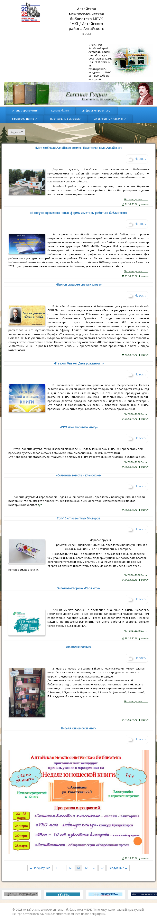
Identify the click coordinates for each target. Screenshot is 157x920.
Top (147, 910)
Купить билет (60, 110)
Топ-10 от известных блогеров (78, 518)
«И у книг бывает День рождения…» (79, 363)
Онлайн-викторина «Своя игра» (78, 588)
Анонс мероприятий (25, 110)
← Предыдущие (40, 868)
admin (144, 204)
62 (86, 868)
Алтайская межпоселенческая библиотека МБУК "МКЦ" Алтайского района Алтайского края (87, 21)
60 (70, 868)
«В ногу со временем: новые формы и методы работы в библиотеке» (78, 213)
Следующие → (118, 868)
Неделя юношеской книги (78, 728)
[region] (78, 93)
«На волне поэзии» (78, 647)
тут (40, 505)
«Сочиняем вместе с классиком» (78, 475)
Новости (141, 159)
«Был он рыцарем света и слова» (79, 284)
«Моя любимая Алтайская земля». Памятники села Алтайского (78, 148)
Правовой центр (23, 118)
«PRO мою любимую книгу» (79, 427)
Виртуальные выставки (65, 118)
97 (102, 868)
